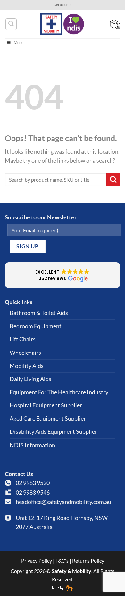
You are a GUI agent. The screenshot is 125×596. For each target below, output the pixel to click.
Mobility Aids (27, 365)
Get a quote (62, 5)
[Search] (11, 24)
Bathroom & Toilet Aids (39, 313)
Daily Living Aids (30, 379)
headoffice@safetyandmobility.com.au (63, 501)
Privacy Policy (36, 561)
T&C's (62, 561)
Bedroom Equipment (36, 326)
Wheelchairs (25, 352)
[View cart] (115, 24)
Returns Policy (88, 561)
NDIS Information (32, 445)
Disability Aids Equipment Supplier (53, 431)
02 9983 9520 (33, 483)
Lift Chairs (23, 339)
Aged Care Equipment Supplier (48, 418)
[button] (62, 275)
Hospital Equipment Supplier (46, 405)
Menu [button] (19, 42)
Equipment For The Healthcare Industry (59, 392)
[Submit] (113, 179)
